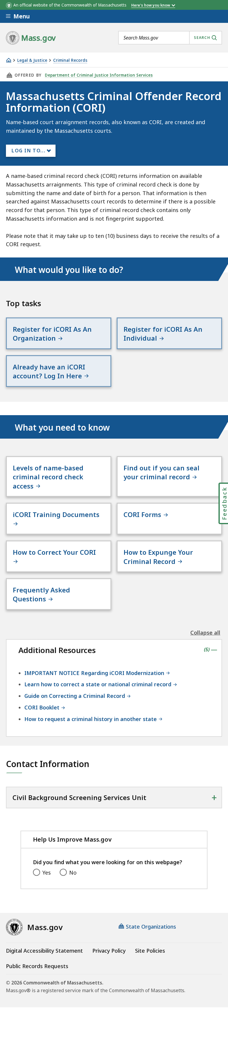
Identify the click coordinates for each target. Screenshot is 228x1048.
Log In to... (28, 150)
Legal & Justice (32, 60)
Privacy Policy (109, 950)
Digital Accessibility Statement (44, 950)
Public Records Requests (37, 966)
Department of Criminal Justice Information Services (99, 75)
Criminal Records (70, 60)
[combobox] (170, 38)
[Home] (8, 60)
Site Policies (150, 950)
